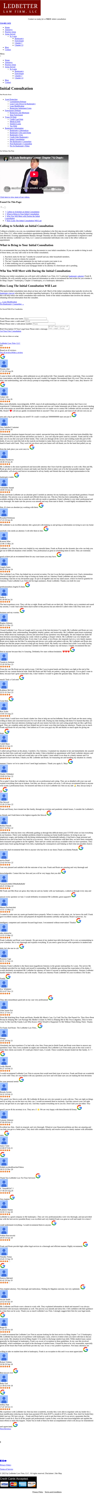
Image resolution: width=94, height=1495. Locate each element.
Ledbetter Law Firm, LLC (10, 343)
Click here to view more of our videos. (15, 197)
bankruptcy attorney (76, 276)
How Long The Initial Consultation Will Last (24, 221)
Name (2, 319)
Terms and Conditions (53, 1492)
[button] (5, 23)
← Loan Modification (8, 302)
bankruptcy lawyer (7, 293)
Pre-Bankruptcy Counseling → (12, 304)
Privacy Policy (5, 1465)
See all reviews (6, 352)
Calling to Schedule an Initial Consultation (23, 212)
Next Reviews (5, 1429)
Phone (2, 324)
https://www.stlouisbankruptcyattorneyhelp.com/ (22, 1435)
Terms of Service (6, 1469)
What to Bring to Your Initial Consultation (23, 214)
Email (2, 321)
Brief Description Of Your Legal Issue (14, 329)
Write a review (17, 352)
